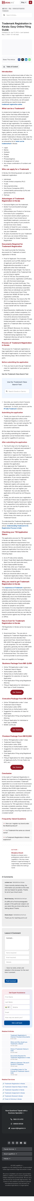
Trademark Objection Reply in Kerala (16, 1087)
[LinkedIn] (26, 59)
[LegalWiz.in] (8, 1)
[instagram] (17, 1142)
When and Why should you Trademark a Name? (19, 1043)
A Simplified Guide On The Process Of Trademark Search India (20, 1071)
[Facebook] (19, 59)
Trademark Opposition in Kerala (14, 1090)
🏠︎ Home (4, 8)
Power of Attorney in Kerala (13, 1099)
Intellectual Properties (18, 8)
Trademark (5, 11)
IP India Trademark (10, 409)
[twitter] (13, 1142)
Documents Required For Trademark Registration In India (20, 1056)
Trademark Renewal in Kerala (14, 1096)
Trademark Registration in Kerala (15, 1083)
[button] (10, 67)
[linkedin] (24, 1142)
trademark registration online (12, 104)
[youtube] (20, 1142)
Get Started (17, 692)
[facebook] (9, 1142)
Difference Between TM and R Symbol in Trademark (20, 1063)
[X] (22, 59)
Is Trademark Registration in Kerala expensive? (16, 838)
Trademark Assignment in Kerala (15, 1093)
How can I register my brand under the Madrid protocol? (16, 825)
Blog (10, 8)
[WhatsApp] (29, 59)
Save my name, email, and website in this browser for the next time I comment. (17, 970)
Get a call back (17, 1023)
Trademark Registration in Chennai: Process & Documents (20, 1036)
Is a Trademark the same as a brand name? (16, 832)
